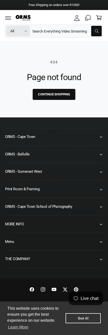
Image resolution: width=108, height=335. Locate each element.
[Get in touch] (87, 17)
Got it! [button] (83, 318)
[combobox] (67, 31)
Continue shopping (54, 94)
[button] (8, 17)
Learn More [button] (18, 327)
